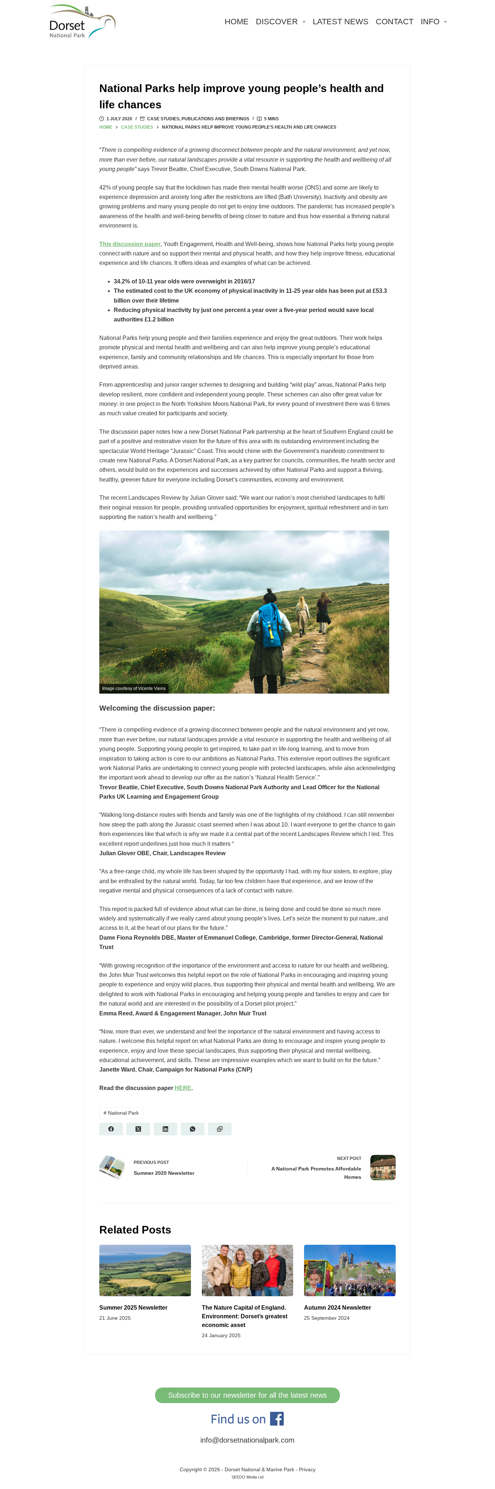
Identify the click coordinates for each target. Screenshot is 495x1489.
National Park (121, 1113)
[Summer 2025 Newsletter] (145, 1270)
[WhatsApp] (192, 1129)
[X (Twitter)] (138, 1129)
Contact (394, 21)
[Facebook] (111, 1129)
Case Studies (163, 118)
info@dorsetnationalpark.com (247, 1440)
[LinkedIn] (165, 1129)
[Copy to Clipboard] (220, 1129)
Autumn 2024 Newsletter (337, 1308)
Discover (277, 21)
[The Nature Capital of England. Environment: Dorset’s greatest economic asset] (248, 1270)
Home (237, 21)
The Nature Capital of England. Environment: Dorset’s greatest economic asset (244, 1316)
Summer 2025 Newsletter (133, 1308)
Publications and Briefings (215, 118)
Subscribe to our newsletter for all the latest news (247, 1395)
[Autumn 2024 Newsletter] (350, 1270)
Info (430, 21)
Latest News (341, 21)
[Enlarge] (379, 540)
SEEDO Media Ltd (247, 1477)
